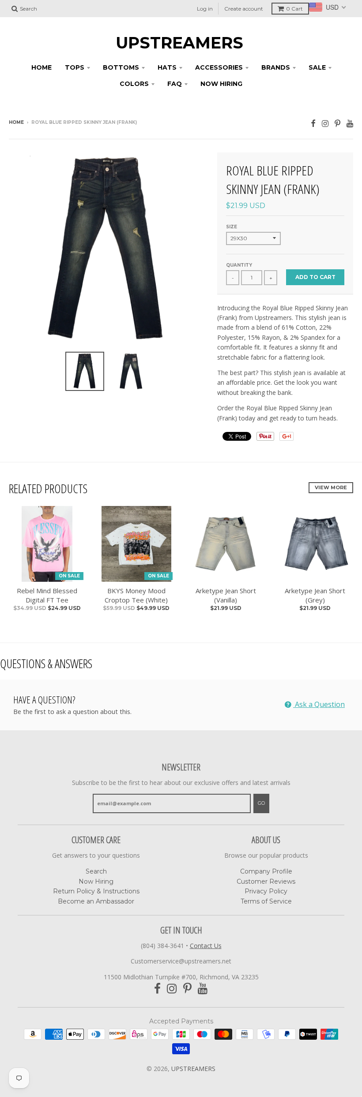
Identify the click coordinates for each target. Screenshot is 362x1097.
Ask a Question (319, 704)
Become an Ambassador (96, 901)
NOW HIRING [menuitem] (221, 84)
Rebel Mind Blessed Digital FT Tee (47, 595)
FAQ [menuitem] (174, 84)
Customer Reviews (266, 881)
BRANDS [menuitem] (275, 67)
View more (331, 487)
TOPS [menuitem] (74, 67)
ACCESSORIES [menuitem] (219, 67)
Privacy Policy (266, 891)
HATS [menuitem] (167, 67)
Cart (294, 8)
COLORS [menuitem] (134, 84)
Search (96, 871)
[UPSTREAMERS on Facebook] (313, 123)
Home (16, 122)
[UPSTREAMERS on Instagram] (325, 123)
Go (261, 803)
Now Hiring (96, 881)
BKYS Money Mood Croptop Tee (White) (136, 595)
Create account (243, 8)
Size (231, 227)
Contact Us (206, 945)
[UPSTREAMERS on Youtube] (350, 123)
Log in (205, 8)
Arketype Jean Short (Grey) (315, 595)
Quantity (239, 265)
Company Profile (266, 871)
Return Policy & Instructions (96, 891)
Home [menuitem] (41, 67)
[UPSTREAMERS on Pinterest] (337, 123)
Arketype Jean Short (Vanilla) (226, 595)
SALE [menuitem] (317, 67)
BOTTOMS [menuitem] (121, 67)
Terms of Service (266, 901)
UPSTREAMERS (179, 43)
